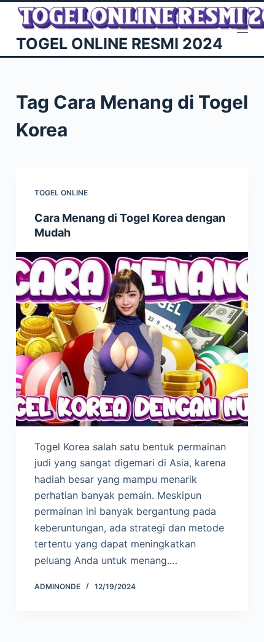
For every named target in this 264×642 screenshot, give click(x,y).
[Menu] (242, 28)
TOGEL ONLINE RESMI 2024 (119, 43)
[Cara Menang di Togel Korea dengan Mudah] (132, 339)
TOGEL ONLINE (61, 192)
